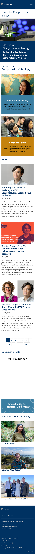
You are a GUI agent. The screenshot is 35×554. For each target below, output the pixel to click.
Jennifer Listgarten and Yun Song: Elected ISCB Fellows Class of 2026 (16, 307)
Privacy (4, 545)
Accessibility (5, 540)
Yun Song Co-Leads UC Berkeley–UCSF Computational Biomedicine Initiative (16, 191)
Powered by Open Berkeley (9, 538)
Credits (10, 516)
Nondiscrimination (7, 543)
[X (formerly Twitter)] (3, 512)
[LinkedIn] (7, 512)
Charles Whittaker (11, 469)
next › (20, 344)
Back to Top (30, 551)
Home (4, 516)
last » (27, 344)
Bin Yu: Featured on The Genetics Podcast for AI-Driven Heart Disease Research (14, 249)
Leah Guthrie (8, 443)
